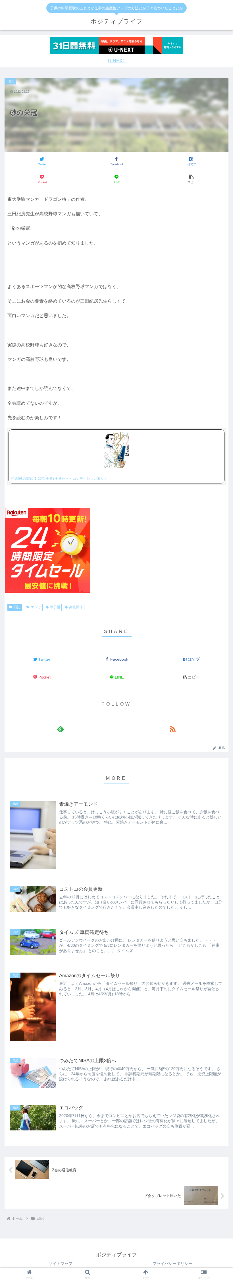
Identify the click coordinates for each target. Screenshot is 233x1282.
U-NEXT (116, 60)
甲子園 (55, 607)
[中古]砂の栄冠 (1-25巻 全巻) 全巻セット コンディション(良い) (58, 479)
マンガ (36, 607)
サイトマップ (60, 1263)
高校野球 (76, 607)
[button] (191, 179)
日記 (17, 607)
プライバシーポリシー (172, 1263)
